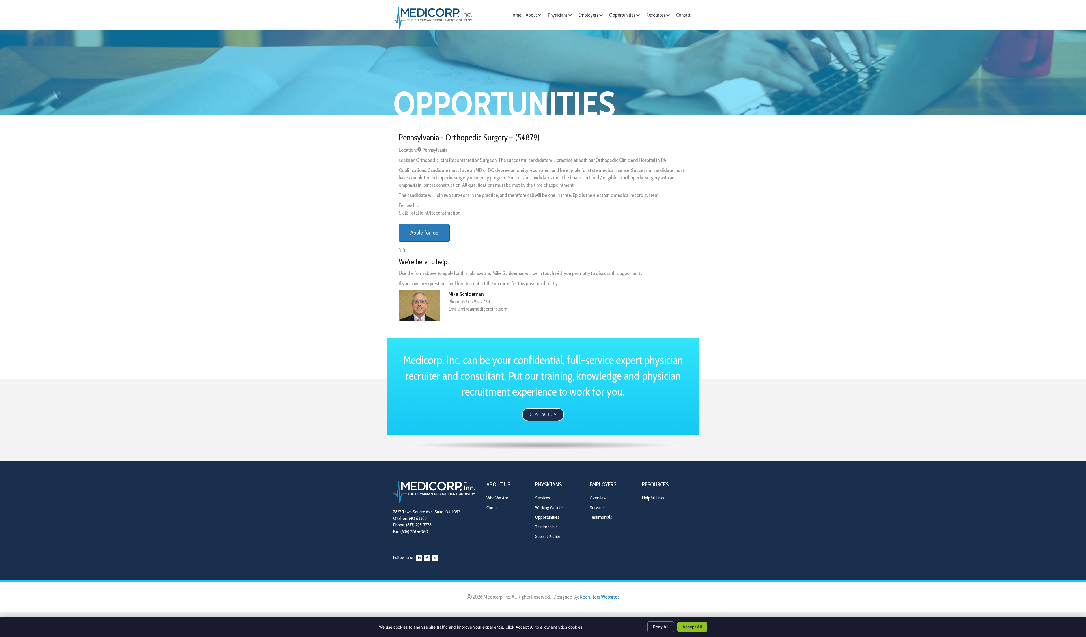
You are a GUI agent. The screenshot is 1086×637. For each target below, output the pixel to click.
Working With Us (549, 507)
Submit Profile (547, 536)
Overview (598, 498)
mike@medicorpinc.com (483, 309)
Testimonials (546, 526)
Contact (493, 507)
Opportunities (547, 517)
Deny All (661, 626)
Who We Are (497, 498)
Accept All (692, 626)
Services (542, 498)
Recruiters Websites (599, 597)
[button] (539, 15)
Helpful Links (653, 498)
